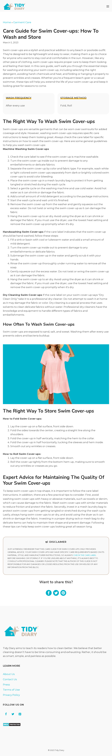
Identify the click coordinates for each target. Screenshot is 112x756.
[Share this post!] (49, 594)
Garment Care (22, 22)
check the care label (84, 555)
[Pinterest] (20, 714)
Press (6, 684)
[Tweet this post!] (56, 594)
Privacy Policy (11, 694)
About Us (9, 674)
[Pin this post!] (63, 594)
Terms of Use (11, 689)
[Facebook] (6, 714)
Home (7, 22)
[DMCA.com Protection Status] (12, 725)
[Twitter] (13, 714)
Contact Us (10, 679)
